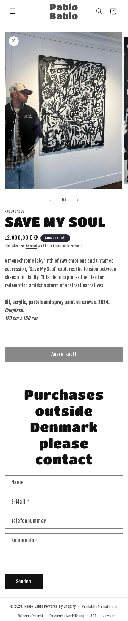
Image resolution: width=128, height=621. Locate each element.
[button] (12, 11)
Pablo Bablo (33, 606)
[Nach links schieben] (50, 200)
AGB (93, 616)
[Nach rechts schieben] (77, 200)
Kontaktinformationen (100, 607)
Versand (31, 246)
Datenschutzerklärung (67, 616)
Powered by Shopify (60, 606)
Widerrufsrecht (30, 616)
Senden (23, 581)
